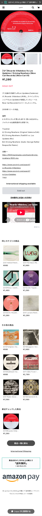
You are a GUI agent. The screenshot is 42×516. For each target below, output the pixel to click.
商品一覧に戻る (21, 443)
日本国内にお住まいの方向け (21, 198)
